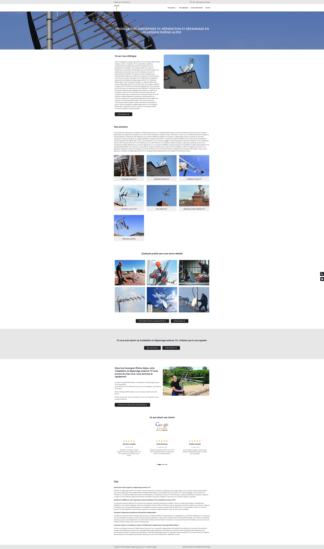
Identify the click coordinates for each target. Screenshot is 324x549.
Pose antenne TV (161, 209)
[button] (157, 464)
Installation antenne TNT (129, 209)
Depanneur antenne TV (161, 179)
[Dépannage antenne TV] (129, 165)
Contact (207, 7)
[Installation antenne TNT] (129, 195)
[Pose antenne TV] (162, 195)
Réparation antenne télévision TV (194, 209)
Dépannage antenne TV (129, 179)
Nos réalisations (183, 7)
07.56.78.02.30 (125, 2)
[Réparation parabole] (129, 225)
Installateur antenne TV (194, 179)
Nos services (171, 7)
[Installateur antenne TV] (194, 165)
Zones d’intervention (197, 7)
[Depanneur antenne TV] (162, 165)
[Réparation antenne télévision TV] (194, 195)
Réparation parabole (129, 239)
